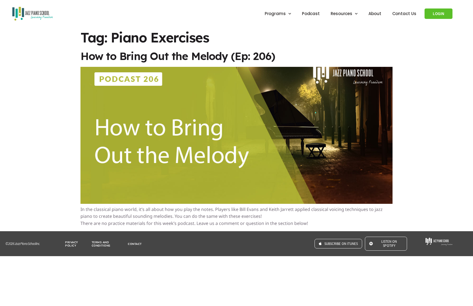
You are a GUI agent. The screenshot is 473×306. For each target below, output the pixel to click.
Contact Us (404, 13)
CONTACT (135, 244)
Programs (275, 13)
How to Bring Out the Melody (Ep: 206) (177, 56)
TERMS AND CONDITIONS (101, 244)
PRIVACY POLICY (71, 244)
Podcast (311, 13)
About (374, 13)
